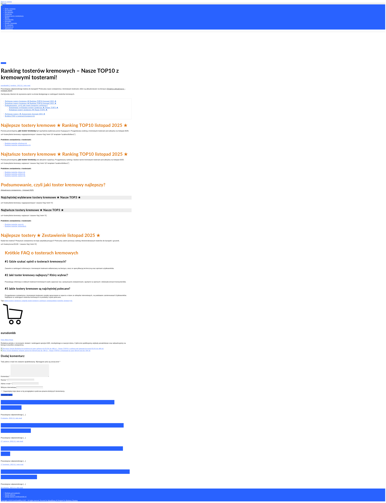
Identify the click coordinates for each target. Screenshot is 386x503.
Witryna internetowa (8, 387)
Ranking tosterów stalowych (15, 176)
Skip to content (6, 2)
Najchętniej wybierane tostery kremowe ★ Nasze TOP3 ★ (33, 107)
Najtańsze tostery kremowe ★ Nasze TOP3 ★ (28, 110)
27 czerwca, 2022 (7, 441)
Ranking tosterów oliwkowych (16, 143)
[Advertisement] (193, 47)
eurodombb (5, 85)
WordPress (51, 500)
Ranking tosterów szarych (14, 224)
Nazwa (4, 380)
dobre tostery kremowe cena (15, 300)
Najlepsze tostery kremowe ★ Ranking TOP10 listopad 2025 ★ (30, 101)
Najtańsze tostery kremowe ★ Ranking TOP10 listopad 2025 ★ (30, 103)
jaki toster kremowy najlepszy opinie (38, 300)
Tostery (3, 63)
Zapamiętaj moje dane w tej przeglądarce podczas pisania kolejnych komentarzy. (34, 391)
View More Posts (7, 340)
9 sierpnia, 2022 (7, 418)
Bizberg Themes (72, 500)
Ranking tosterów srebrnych (15, 174)
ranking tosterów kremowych (61, 300)
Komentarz (5, 376)
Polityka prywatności (12, 493)
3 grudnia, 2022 (15, 85)
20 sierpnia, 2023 (7, 487)
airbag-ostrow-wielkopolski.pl (15, 496)
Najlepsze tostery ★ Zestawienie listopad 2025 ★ (25, 114)
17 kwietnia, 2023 (7, 464)
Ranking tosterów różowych (15, 172)
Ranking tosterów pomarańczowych (18, 145)
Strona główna (10, 495)
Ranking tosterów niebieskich (15, 226)
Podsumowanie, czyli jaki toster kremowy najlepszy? (26, 105)
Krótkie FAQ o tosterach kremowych (20, 116)
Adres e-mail (6, 384)
